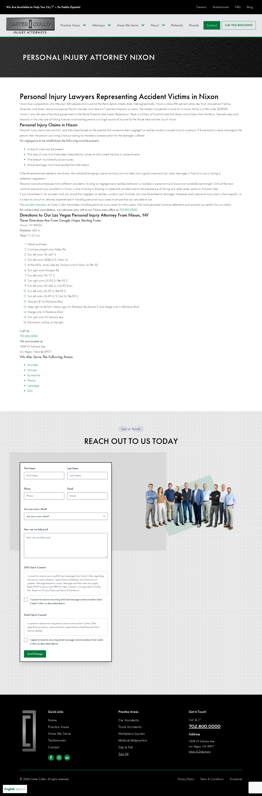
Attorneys (98, 25)
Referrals (177, 25)
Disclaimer (236, 779)
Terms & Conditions (69, 590)
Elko (30, 391)
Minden (32, 370)
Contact (212, 25)
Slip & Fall (125, 747)
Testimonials (221, 7)
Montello (32, 365)
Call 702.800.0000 (239, 25)
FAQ (238, 7)
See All (123, 754)
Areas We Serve (127, 25)
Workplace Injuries (131, 734)
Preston (31, 380)
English (9, 789)
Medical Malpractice (132, 740)
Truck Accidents (130, 727)
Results (194, 25)
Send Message (35, 653)
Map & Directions (199, 751)
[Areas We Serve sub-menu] (143, 25)
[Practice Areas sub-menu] (85, 25)
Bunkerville (33, 375)
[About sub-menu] (164, 25)
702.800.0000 (128, 210)
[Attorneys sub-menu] (110, 25)
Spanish (20, 789)
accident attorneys (36, 204)
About (155, 25)
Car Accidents (128, 720)
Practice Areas (70, 25)
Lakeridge (33, 385)
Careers (201, 7)
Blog (250, 7)
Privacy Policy (48, 590)
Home (52, 720)
